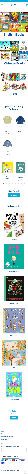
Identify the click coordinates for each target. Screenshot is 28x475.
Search (2, 433)
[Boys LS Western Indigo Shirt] (7, 143)
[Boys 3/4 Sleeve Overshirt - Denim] (20, 120)
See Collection (14, 195)
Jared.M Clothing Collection (14, 108)
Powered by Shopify (14, 470)
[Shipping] (14, 410)
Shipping (14, 417)
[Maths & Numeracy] (14, 320)
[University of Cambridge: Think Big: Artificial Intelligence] (20, 168)
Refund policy (4, 439)
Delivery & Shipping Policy (7, 436)
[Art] (14, 353)
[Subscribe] (25, 450)
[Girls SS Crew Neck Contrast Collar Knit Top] (7, 120)
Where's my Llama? (7, 175)
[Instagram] (3, 468)
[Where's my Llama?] (7, 168)
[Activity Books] (14, 224)
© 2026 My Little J (5, 470)
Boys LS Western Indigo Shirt (8, 150)
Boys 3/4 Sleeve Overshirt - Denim (20, 127)
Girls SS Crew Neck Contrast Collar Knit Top (7, 127)
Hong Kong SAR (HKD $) (11, 456)
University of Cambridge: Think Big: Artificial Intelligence (20, 176)
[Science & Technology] (14, 385)
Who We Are (4, 435)
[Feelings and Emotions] (14, 256)
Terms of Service (4, 438)
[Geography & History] (14, 288)
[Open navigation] (2, 5)
